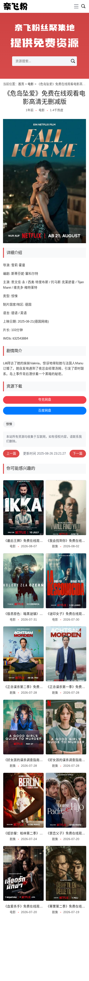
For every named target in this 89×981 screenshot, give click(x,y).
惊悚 (9, 424)
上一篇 (11, 453)
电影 (31, 84)
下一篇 (78, 453)
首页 (21, 84)
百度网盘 (44, 410)
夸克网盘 (44, 399)
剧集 (55, 546)
